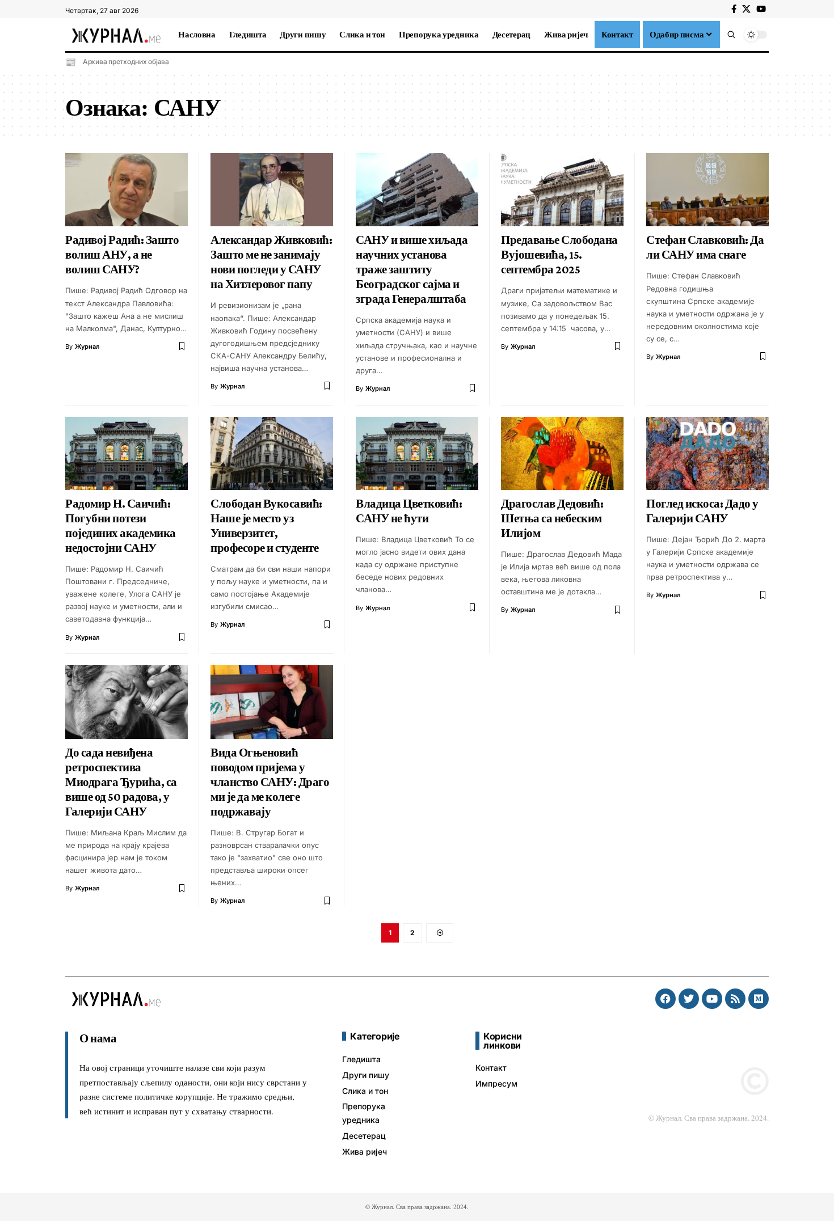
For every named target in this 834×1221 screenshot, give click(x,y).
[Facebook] (733, 9)
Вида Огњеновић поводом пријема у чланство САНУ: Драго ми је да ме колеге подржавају (269, 782)
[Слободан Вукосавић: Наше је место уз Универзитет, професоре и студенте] (271, 454)
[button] (731, 35)
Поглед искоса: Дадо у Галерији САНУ (702, 511)
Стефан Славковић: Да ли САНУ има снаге (705, 247)
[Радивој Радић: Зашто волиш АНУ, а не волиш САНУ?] (126, 190)
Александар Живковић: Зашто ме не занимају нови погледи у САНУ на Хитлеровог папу (271, 262)
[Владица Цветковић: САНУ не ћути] (417, 454)
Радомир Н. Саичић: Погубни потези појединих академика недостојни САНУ (120, 526)
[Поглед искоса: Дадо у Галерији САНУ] (707, 454)
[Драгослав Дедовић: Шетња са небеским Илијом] (562, 454)
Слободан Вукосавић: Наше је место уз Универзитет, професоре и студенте (266, 526)
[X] (746, 9)
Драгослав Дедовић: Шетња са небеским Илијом (552, 518)
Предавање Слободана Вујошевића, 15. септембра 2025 (559, 254)
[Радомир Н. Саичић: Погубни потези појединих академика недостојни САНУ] (126, 454)
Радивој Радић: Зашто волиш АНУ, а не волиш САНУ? (122, 254)
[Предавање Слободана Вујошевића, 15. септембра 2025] (562, 190)
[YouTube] (761, 9)
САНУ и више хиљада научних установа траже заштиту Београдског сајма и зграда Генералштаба (411, 269)
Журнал (87, 346)
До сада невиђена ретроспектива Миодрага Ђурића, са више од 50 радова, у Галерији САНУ (121, 782)
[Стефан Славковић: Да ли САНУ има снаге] (707, 190)
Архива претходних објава (126, 61)
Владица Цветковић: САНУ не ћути (409, 511)
